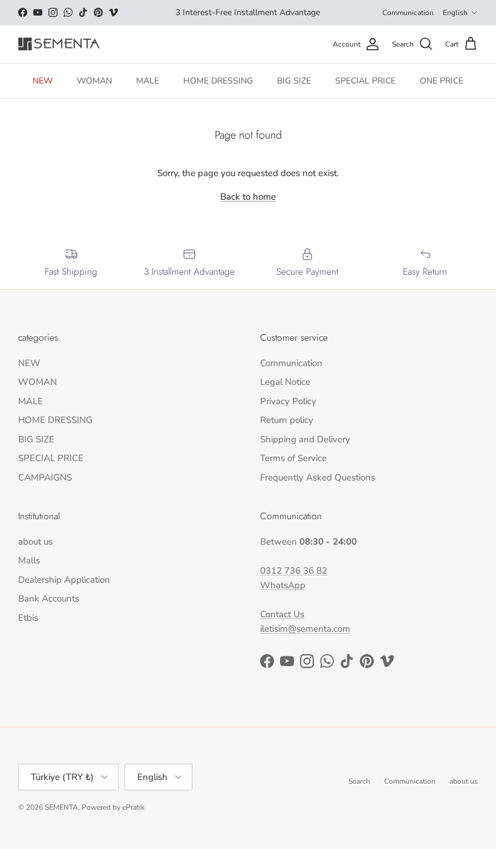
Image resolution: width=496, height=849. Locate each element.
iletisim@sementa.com (305, 629)
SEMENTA (61, 807)
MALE (147, 81)
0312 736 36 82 (293, 571)
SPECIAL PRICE (365, 81)
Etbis (28, 618)
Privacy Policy (288, 401)
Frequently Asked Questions (317, 477)
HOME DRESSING (218, 81)
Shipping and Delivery (305, 439)
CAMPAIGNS (45, 477)
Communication (408, 13)
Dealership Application (64, 580)
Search (359, 781)
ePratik (133, 807)
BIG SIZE (294, 81)
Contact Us (282, 614)
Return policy (286, 420)
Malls (29, 560)
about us (35, 542)
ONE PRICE (441, 81)
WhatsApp (282, 585)
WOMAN (94, 81)
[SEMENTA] (59, 44)
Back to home (248, 197)
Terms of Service (293, 458)
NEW (43, 81)
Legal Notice (285, 382)
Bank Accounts (48, 598)
